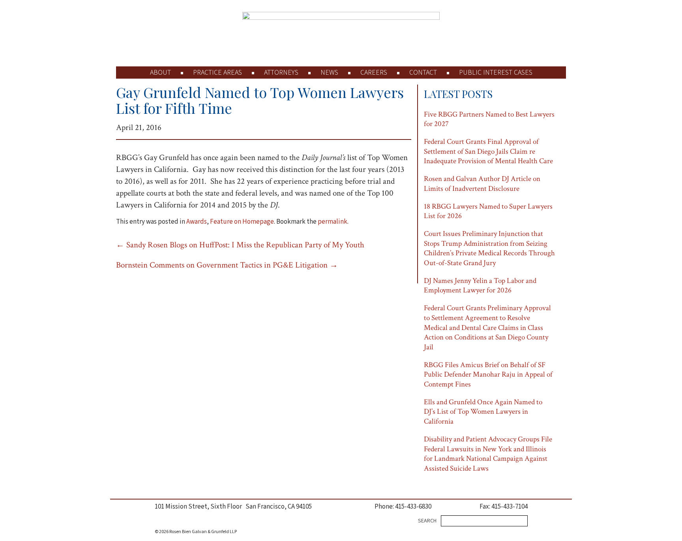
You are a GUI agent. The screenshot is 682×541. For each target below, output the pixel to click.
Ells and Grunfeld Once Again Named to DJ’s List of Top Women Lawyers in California (483, 411)
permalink (332, 221)
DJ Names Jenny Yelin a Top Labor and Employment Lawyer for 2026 (480, 286)
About (160, 72)
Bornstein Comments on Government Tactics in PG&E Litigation (227, 265)
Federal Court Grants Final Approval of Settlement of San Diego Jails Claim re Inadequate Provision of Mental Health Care (488, 151)
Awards (196, 221)
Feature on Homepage (242, 221)
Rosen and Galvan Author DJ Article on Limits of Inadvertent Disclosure (482, 184)
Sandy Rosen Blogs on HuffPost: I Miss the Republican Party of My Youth (240, 244)
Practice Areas (217, 72)
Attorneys (281, 72)
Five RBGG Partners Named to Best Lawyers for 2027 (489, 119)
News (329, 72)
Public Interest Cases (495, 72)
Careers (373, 72)
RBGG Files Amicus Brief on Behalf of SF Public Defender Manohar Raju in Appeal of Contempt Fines (488, 374)
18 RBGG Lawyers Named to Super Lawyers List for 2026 (488, 211)
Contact (423, 72)
